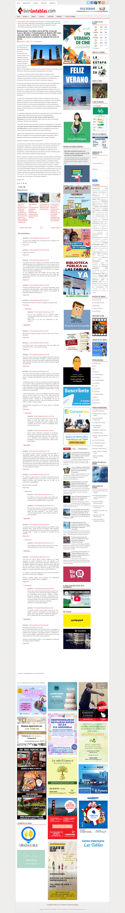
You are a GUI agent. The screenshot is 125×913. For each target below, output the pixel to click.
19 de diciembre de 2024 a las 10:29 (39, 474)
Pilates (103, 264)
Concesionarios (100, 216)
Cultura (42, 16)
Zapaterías (95, 290)
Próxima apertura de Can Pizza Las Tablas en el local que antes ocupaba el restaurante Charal (79, 539)
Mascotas (96, 246)
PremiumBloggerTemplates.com (76, 909)
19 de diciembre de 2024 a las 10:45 (39, 524)
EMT (27, 21)
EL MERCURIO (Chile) (99, 422)
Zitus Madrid (97, 311)
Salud (101, 276)
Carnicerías (98, 203)
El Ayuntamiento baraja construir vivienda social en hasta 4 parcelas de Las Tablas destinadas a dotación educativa (80, 526)
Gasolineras (105, 228)
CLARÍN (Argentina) (98, 411)
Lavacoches (105, 239)
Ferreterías (105, 223)
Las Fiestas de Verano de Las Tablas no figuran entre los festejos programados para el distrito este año (80, 554)
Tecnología (51, 17)
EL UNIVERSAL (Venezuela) (97, 426)
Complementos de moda (101, 214)
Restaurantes (96, 274)
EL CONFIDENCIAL (98, 374)
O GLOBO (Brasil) (98, 445)
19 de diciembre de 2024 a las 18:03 (44, 588)
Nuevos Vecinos (98, 308)
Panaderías (105, 254)
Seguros (103, 278)
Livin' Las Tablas (61, 904)
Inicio (18, 3)
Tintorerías (95, 289)
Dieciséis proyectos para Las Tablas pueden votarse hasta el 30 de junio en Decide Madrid (76, 153)
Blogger (76, 904)
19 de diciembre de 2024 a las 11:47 (44, 505)
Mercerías (96, 248)
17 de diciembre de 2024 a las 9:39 (38, 343)
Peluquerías (96, 261)
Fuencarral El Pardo (98, 302)
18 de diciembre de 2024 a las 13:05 (44, 416)
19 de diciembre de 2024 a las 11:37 (44, 494)
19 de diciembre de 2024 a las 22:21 (44, 608)
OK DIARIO (96, 400)
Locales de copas (96, 243)
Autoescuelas (96, 197)
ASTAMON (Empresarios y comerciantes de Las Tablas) (100, 497)
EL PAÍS (95, 386)
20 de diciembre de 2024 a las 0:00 (38, 625)
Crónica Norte (97, 300)
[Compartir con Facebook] (24, 187)
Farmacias (95, 223)
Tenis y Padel (97, 285)
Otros (94, 254)
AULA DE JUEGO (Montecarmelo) (98, 502)
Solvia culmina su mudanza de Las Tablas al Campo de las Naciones (44, 206)
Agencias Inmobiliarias (99, 192)
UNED (103, 289)
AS (94, 369)
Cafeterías (104, 201)
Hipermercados (96, 237)
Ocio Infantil (97, 250)
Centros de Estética (101, 207)
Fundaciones (95, 228)
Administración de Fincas (99, 190)
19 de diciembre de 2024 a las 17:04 (39, 557)
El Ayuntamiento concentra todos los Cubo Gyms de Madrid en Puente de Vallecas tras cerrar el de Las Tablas (80, 484)
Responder (26, 244)
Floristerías (103, 225)
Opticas (104, 252)
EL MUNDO (96, 383)
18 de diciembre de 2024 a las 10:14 (39, 371)
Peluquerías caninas (98, 263)
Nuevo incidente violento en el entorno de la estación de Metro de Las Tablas (80, 498)
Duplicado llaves (96, 219)
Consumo (59, 16)
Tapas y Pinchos (103, 283)
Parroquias (95, 257)
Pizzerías (94, 266)
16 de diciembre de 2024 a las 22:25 (39, 250)
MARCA (95, 397)
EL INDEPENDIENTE (98, 380)
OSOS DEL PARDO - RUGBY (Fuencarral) (98, 520)
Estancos (103, 221)
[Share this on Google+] (26, 183)
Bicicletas (94, 201)
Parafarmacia (100, 255)
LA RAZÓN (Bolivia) (98, 440)
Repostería (102, 272)
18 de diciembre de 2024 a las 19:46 (44, 430)
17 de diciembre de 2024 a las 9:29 (38, 331)
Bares (94, 199)
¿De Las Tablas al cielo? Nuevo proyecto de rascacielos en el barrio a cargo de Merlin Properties (80, 469)
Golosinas (105, 230)
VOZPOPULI (96, 403)
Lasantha (65, 909)
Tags (74, 449)
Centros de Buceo (104, 205)
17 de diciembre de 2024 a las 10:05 (44, 312)
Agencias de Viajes (98, 194)
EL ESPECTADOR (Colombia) (98, 419)
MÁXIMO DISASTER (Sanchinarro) (98, 515)
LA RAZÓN (96, 391)
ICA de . (97, 106)
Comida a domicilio (101, 210)
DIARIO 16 (96, 372)
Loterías (106, 244)
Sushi (103, 281)
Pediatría (100, 259)
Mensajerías (105, 246)
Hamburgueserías (97, 234)
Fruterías (103, 226)
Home (19, 21)
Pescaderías (95, 264)
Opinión (36, 3)
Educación (43, 3)
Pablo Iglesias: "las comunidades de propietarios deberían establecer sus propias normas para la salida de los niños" (33, 210)
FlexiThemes (48, 909)
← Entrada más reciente (25, 227)
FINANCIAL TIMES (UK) (99, 430)
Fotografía (94, 226)
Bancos (104, 197)
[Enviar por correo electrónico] (19, 187)
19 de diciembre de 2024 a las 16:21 (44, 543)
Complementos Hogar (102, 212)
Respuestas (28, 309)
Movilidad (32, 21)
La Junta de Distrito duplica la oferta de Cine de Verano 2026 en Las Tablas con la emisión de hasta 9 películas (80, 455)
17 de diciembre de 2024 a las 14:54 (39, 354)
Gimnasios (97, 230)
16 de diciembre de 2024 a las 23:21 (39, 300)
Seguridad (95, 278)
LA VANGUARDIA (98, 394)
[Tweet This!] (24, 183)
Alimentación (96, 195)
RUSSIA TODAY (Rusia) (99, 448)
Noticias (26, 16)
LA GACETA (96, 389)
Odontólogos (96, 252)
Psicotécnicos (96, 270)
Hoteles (106, 237)
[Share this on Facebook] (22, 183)
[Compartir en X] (23, 187)
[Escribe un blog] (21, 187)
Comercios (52, 3)
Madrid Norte (27, 3)
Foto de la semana (70, 17)
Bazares (103, 199)
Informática (97, 239)
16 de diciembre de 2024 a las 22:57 (39, 260)
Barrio (34, 16)
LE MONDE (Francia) (99, 443)
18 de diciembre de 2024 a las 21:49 (39, 451)
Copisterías (95, 217)
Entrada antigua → (56, 227)
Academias (96, 188)
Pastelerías (105, 257)
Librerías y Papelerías (100, 241)
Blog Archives (83, 449)
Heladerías (95, 235)
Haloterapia (100, 232)
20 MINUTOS (97, 363)
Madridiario (96, 305)
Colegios (105, 208)
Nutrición (103, 248)
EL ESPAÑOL (96, 377)
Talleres (94, 283)
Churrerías (98, 208)
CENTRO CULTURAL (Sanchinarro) (98, 506)
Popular (67, 449)
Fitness (96, 225)
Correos (103, 217)
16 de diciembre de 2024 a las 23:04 (39, 285)
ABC (94, 366)
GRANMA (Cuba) (98, 433)
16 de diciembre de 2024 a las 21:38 (39, 238)
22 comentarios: (37, 41)
